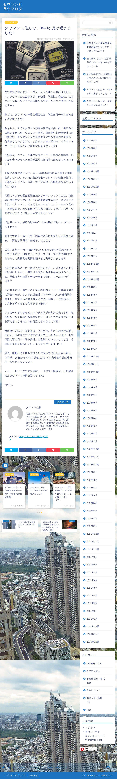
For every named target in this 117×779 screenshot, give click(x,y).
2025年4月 (92, 233)
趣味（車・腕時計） (95, 700)
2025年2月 (92, 248)
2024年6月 (92, 310)
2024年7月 (92, 302)
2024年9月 (92, 287)
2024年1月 (92, 349)
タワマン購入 (11, 22)
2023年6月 (92, 403)
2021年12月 (93, 534)
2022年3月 (92, 511)
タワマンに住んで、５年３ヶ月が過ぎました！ (99, 103)
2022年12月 (93, 449)
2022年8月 (92, 480)
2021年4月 (92, 596)
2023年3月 (92, 426)
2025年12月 (93, 171)
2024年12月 (93, 264)
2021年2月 (92, 611)
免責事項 (33, 775)
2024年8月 (92, 295)
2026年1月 (92, 164)
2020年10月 (93, 642)
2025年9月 (92, 194)
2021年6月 (92, 580)
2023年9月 (92, 380)
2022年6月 (92, 495)
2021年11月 (93, 542)
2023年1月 (92, 441)
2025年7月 (92, 210)
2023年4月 (92, 418)
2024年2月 (92, 341)
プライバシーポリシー (16, 775)
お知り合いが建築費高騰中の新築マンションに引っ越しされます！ (99, 47)
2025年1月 (92, 256)
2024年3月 (92, 333)
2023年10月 (93, 372)
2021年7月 (92, 572)
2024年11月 (93, 272)
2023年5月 (92, 410)
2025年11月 (93, 179)
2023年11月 (93, 364)
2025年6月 (92, 218)
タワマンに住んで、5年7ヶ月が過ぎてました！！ (99, 91)
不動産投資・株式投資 (96, 681)
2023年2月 (92, 433)
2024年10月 (93, 279)
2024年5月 (92, 318)
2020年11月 (93, 634)
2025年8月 (92, 202)
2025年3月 (92, 241)
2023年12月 (93, 356)
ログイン (90, 727)
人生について (93, 690)
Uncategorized (95, 663)
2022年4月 (92, 503)
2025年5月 (92, 225)
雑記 (89, 710)
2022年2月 (92, 518)
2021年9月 (92, 557)
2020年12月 (93, 626)
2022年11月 (93, 457)
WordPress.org (93, 739)
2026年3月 (92, 148)
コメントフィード (95, 735)
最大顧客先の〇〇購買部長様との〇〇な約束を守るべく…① (99, 78)
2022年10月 (93, 464)
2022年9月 (92, 472)
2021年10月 (93, 549)
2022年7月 (92, 487)
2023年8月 (92, 387)
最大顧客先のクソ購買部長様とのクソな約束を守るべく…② (99, 62)
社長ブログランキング (90, 755)
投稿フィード (92, 731)
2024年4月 (92, 326)
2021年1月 (92, 619)
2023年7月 (92, 395)
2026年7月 (92, 140)
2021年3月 (92, 603)
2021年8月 (92, 565)
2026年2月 (92, 156)
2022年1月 (92, 526)
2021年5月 (92, 588)
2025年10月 (93, 187)
